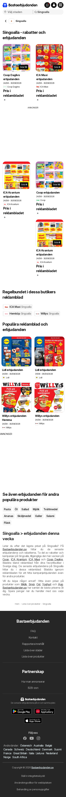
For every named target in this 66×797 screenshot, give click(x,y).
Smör (32, 584)
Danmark (47, 749)
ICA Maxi (20, 306)
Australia (38, 745)
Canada (7, 749)
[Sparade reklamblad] (47, 5)
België (48, 745)
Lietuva (40, 753)
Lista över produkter (33, 656)
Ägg (60, 584)
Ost (38, 584)
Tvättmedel (50, 509)
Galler (38, 516)
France (7, 753)
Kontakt (33, 637)
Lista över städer (33, 650)
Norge (6, 757)
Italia (31, 753)
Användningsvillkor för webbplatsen (33, 782)
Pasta (7, 509)
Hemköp (20, 313)
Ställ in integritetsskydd (33, 775)
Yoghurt (46, 584)
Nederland (52, 753)
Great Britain (20, 753)
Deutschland (33, 749)
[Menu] (60, 5)
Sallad (25, 509)
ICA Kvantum (19, 559)
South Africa (19, 757)
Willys (49, 313)
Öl (16, 509)
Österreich (26, 745)
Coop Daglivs (55, 559)
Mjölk (36, 509)
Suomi (57, 749)
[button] (54, 5)
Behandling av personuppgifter (33, 789)
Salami (50, 516)
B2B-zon (33, 687)
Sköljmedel (24, 516)
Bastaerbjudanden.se (15, 549)
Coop (6, 559)
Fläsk (7, 522)
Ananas (8, 516)
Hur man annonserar (33, 681)
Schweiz (19, 749)
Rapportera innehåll (33, 644)
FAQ (33, 631)
